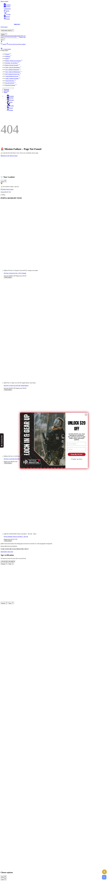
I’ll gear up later (76, 459)
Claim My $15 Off (76, 454)
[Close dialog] (86, 414)
